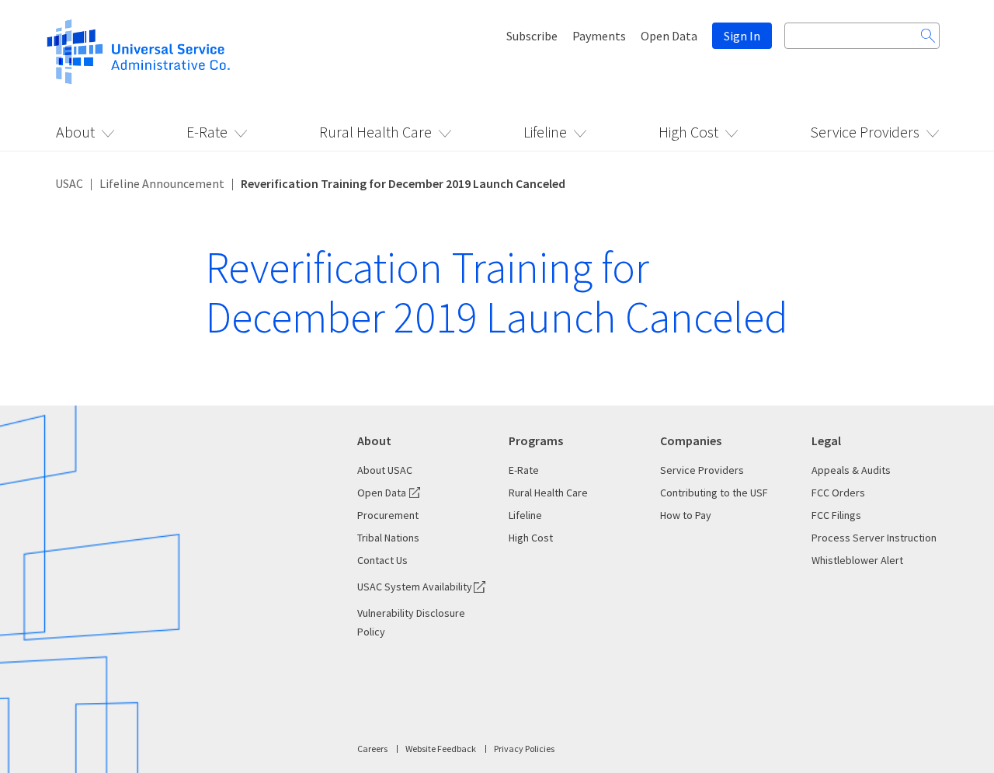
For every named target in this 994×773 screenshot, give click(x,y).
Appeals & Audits (851, 470)
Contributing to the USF (714, 493)
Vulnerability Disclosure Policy (411, 622)
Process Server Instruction (874, 538)
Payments (599, 36)
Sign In (742, 36)
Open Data (669, 36)
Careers (372, 748)
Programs (536, 440)
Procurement (388, 515)
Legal (826, 440)
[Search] (928, 36)
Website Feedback (440, 748)
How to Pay (685, 515)
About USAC (384, 470)
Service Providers (864, 131)
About (75, 131)
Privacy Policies (524, 748)
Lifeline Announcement (161, 183)
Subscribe (532, 36)
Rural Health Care (375, 131)
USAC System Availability (414, 587)
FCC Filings (836, 515)
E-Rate (207, 131)
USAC (69, 183)
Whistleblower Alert (857, 560)
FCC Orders (838, 493)
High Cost (688, 131)
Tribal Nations (388, 538)
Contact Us (382, 560)
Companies (690, 440)
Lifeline (545, 131)
